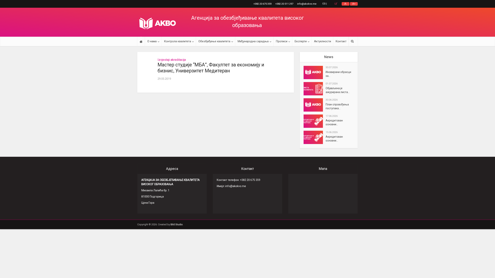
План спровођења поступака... (337, 106)
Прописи (281, 41)
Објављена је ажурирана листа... (338, 90)
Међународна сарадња (253, 41)
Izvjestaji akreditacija (172, 60)
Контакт (340, 41)
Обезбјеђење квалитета (214, 41)
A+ (354, 3)
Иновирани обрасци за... (338, 73)
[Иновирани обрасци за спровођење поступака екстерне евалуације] (315, 72)
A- (345, 3)
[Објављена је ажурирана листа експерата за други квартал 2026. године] (315, 88)
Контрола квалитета (177, 41)
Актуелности (322, 41)
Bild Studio (177, 224)
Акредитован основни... (334, 122)
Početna (141, 41)
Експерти (301, 41)
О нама (152, 41)
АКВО (157, 23)
